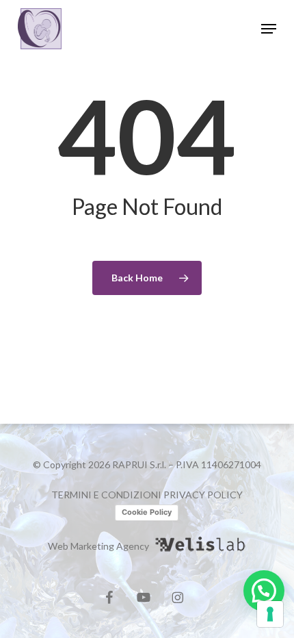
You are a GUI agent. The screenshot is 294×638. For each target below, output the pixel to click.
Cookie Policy (147, 512)
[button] (268, 29)
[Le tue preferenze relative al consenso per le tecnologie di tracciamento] (270, 614)
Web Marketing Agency (98, 546)
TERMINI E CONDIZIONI (106, 494)
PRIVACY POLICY (203, 494)
